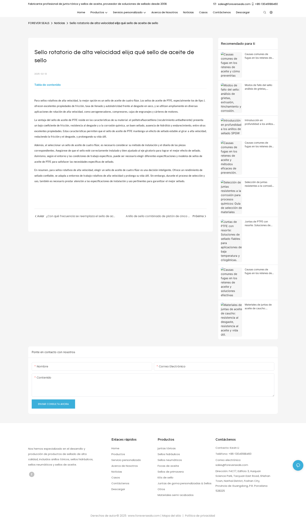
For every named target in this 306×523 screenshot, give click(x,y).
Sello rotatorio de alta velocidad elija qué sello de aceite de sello (114, 23)
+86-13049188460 (266, 4)
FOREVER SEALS (38, 23)
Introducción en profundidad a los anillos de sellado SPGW (259, 122)
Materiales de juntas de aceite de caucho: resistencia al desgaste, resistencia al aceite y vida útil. (258, 306)
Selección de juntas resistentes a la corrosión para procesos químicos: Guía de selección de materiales (259, 184)
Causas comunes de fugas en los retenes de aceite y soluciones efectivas (258, 271)
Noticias (59, 23)
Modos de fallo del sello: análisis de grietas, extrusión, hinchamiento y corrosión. (259, 87)
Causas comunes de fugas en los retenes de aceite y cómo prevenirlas (259, 56)
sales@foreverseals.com (234, 4)
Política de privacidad (200, 516)
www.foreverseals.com (143, 516)
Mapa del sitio (172, 516)
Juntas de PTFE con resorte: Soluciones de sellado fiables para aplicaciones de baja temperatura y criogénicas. (257, 223)
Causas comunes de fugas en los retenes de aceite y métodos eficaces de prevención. (260, 144)
